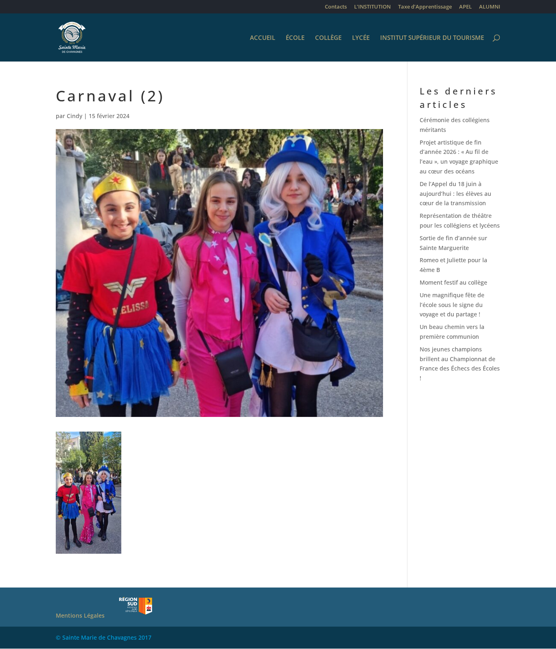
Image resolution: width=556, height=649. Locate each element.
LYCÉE (361, 38)
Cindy (74, 116)
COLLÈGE (328, 38)
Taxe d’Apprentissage (425, 7)
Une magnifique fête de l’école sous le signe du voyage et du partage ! (452, 304)
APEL (465, 7)
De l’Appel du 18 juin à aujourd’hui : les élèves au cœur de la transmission (455, 193)
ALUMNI (489, 7)
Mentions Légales (80, 615)
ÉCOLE (295, 38)
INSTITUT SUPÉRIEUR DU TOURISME (432, 38)
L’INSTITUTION (372, 7)
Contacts (336, 7)
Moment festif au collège (453, 282)
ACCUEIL (262, 38)
